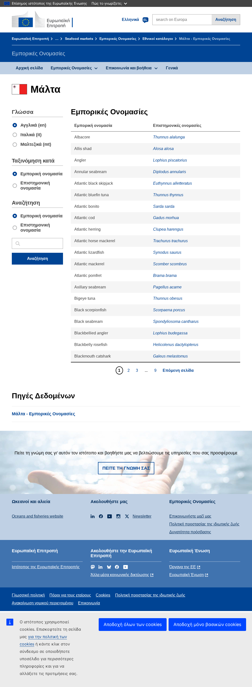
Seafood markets (79, 39)
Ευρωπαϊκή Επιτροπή (30, 39)
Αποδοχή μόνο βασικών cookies (207, 624)
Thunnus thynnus (168, 195)
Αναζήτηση (225, 19)
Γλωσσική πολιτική (28, 595)
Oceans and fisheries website (37, 516)
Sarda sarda (163, 206)
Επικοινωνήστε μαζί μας (190, 516)
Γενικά (172, 68)
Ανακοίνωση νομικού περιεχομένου (42, 603)
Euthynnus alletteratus (172, 183)
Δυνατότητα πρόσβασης (190, 532)
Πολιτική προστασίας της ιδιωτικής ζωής (204, 524)
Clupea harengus (168, 229)
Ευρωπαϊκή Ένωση (186, 575)
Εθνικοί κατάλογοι (157, 39)
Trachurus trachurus (170, 241)
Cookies (103, 595)
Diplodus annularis (169, 172)
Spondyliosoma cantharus (176, 321)
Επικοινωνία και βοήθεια (129, 68)
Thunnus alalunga (169, 137)
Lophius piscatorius (170, 160)
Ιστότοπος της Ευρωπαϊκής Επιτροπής (46, 567)
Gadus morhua (166, 218)
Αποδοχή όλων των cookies (133, 624)
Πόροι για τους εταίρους (70, 595)
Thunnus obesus (167, 298)
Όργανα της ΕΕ (182, 567)
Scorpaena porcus (169, 310)
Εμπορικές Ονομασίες (117, 39)
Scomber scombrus (170, 264)
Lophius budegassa (170, 333)
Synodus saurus (167, 252)
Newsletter (142, 516)
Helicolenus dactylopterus (175, 345)
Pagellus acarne (167, 287)
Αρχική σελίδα (29, 68)
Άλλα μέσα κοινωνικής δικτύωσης (120, 575)
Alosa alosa (163, 149)
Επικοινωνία (89, 603)
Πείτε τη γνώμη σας (126, 468)
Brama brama (165, 275)
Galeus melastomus (170, 356)
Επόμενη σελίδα (178, 370)
